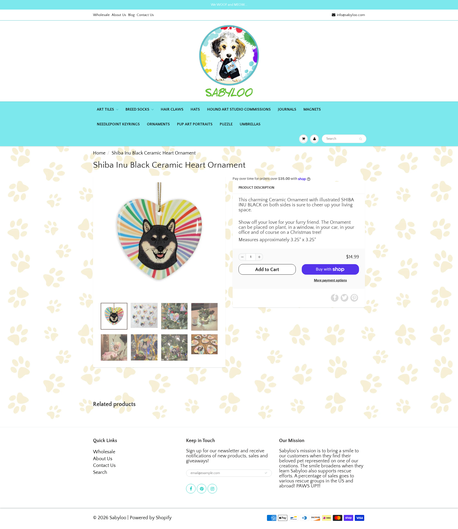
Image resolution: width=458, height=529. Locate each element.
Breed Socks (137, 109)
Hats (195, 109)
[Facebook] (191, 488)
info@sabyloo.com (351, 15)
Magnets (312, 109)
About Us (119, 15)
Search (100, 472)
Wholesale (101, 15)
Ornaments (158, 124)
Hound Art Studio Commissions (239, 109)
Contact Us (145, 15)
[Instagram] (212, 488)
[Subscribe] (266, 473)
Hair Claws (172, 109)
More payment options (330, 280)
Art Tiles (105, 109)
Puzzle (226, 124)
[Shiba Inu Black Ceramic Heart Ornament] (159, 240)
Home (99, 153)
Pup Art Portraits (195, 124)
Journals (287, 109)
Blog (131, 15)
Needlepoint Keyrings (118, 124)
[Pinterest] (201, 488)
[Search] (360, 139)
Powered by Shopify (151, 517)
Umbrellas (250, 124)
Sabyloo (117, 517)
